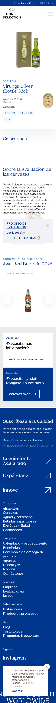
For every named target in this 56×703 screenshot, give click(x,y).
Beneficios (11, 548)
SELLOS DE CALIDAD (22, 238)
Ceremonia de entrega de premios (23, 554)
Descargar (11, 565)
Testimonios (12, 632)
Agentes (9, 561)
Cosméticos (12, 530)
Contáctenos (13, 574)
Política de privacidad (23, 684)
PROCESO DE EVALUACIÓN (17, 225)
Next (49, 300)
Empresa (10, 587)
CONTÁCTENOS (19, 394)
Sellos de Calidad (13, 604)
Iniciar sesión (25, 3)
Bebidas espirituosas (19, 522)
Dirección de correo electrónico (22, 440)
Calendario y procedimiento (25, 544)
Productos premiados (20, 614)
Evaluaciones (13, 592)
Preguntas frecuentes (21, 636)
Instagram (14, 658)
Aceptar (17, 691)
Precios (9, 569)
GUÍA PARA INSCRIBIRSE (23, 359)
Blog (6, 622)
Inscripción (9, 538)
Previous (6, 300)
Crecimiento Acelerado (17, 461)
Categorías (9, 503)
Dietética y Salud (16, 526)
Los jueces (14, 232)
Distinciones (12, 609)
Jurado (8, 596)
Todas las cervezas (19, 273)
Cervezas (10, 113)
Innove (10, 490)
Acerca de (9, 582)
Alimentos (11, 509)
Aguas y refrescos (18, 517)
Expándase (15, 476)
